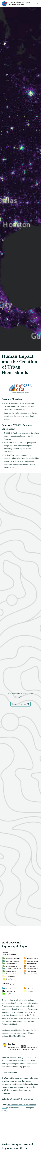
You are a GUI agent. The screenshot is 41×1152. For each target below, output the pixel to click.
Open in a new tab (19, 704)
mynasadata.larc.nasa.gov (20, 393)
